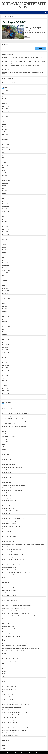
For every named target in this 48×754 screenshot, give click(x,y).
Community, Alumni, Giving (8, 464)
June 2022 (4, 219)
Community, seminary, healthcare (9, 503)
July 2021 (4, 247)
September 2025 (6, 119)
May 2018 (4, 331)
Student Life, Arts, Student (8, 694)
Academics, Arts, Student (7, 408)
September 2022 (6, 211)
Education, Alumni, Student (8, 541)
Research (4, 671)
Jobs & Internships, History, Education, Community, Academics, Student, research (20, 648)
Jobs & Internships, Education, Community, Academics (14, 645)
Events (3, 577)
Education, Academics (7, 531)
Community (5, 457)
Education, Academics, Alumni (9, 534)
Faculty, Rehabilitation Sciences (9, 590)
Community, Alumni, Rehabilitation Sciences (12, 475)
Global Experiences (6, 592)
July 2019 (4, 303)
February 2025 (5, 137)
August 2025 (5, 121)
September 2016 (6, 378)
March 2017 (5, 362)
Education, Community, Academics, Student (12, 557)
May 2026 (4, 98)
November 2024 (5, 144)
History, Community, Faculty (8, 626)
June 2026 (4, 96)
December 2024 (5, 142)
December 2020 (5, 262)
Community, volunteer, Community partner (12, 528)
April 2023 (4, 193)
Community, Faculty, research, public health (12, 490)
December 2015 (5, 393)
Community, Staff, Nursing (8, 508)
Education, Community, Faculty (9, 567)
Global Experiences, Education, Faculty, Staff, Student (14, 608)
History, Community (6, 623)
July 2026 (4, 93)
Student (4, 679)
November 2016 (5, 373)
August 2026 (5, 90)
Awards (4, 449)
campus (4, 451)
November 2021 (5, 237)
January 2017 (5, 367)
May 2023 (4, 190)
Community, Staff (6, 505)
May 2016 (4, 383)
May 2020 (4, 278)
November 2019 (5, 293)
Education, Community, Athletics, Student (11, 562)
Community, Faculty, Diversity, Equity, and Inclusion (13, 485)
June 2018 (4, 329)
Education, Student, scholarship (9, 575)
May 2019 (4, 308)
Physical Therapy (6, 666)
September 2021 (6, 242)
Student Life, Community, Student (9, 717)
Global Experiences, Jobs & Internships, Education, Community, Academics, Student (21, 616)
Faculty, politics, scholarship (8, 587)
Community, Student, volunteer (9, 523)
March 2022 (5, 226)
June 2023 (4, 188)
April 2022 (4, 224)
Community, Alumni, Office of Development (12, 467)
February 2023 (5, 198)
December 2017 (5, 344)
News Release (5, 663)
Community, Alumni (6, 459)
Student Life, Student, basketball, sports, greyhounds (14, 730)
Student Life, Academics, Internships (10, 689)
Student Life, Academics (7, 684)
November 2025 (5, 114)
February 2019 (5, 316)
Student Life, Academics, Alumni (9, 686)
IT (2, 631)
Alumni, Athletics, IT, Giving (8, 436)
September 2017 (6, 352)
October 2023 (5, 178)
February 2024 (5, 167)
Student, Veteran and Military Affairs (10, 735)
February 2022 (5, 229)
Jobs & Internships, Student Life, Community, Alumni (14, 650)
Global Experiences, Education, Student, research (13, 610)
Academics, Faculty (6, 416)
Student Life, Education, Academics (10, 722)
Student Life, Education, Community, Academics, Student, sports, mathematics (19, 727)
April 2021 (4, 252)
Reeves (3, 668)
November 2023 (5, 175)
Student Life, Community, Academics (10, 702)
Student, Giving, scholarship (8, 732)
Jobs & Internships (6, 634)
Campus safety (5, 454)
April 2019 (4, 311)
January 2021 (5, 260)
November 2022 (5, 206)
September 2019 (6, 298)
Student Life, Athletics (7, 697)
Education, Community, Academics (10, 546)
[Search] (45, 12)
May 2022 (4, 221)
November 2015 (5, 396)
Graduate (4, 618)
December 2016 (5, 370)
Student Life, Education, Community (10, 725)
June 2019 (4, 306)
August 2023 (5, 183)
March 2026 (5, 103)
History (4, 621)
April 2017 (4, 360)
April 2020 (4, 280)
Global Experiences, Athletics (8, 598)
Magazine (4, 653)
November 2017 (5, 347)
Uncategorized (5, 740)
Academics (4, 405)
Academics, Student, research (9, 423)
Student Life (5, 681)
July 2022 (4, 216)
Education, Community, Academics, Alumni (11, 549)
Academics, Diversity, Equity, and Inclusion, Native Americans (16, 413)
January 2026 (5, 108)
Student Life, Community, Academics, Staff (11, 707)
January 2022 (5, 231)
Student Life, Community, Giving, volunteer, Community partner (16, 715)
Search (5, 45)
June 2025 (4, 126)
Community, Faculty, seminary (9, 493)
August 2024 (5, 152)
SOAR (3, 676)
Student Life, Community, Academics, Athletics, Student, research (17, 704)
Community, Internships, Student (9, 500)
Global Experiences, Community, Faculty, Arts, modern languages (16, 603)
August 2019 (5, 301)
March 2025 (5, 134)
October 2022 (5, 208)
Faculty (4, 580)
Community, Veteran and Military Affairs (11, 526)
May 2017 (4, 357)
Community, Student (6, 513)
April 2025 (4, 132)
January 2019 (5, 319)
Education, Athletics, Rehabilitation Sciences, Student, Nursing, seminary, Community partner (23, 544)
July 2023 (4, 185)
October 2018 (5, 324)
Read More (27, 36)
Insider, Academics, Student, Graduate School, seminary (14, 628)
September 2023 (6, 180)
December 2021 (5, 234)
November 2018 (5, 321)
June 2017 (4, 355)
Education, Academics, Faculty (9, 536)
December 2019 (5, 290)
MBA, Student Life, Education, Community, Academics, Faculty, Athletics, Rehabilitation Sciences (23, 661)
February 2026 (5, 106)
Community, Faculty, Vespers (8, 495)
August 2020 (5, 272)
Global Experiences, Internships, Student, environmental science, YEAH (18, 613)
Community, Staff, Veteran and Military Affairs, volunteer (15, 510)
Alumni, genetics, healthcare (8, 439)
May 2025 (4, 129)
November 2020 (5, 265)
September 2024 (6, 149)
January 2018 (5, 342)
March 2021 (5, 255)
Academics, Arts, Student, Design (9, 410)
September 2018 (6, 326)
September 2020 (6, 270)
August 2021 (5, 244)
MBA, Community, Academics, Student (10, 658)
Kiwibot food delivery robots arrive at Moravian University (13, 32)
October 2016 (5, 375)
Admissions (4, 428)
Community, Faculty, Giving (8, 487)
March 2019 (5, 314)
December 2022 (5, 203)
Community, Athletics (7, 480)
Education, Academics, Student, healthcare (11, 539)
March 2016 (5, 388)
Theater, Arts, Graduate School (9, 738)
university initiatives (7, 743)
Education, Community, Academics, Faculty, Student (13, 554)
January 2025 (5, 139)
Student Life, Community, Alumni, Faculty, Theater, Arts (14, 712)
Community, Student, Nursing (9, 521)
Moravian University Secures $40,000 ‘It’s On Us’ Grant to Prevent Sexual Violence (20, 65)
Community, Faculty (6, 482)
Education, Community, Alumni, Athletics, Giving (13, 559)
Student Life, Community (8, 699)
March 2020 (5, 283)
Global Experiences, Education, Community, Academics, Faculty (16, 605)
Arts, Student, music (6, 441)
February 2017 (5, 365)
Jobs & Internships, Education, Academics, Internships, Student (16, 643)
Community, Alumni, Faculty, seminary (11, 462)
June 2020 (4, 275)
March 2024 (5, 165)
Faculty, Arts (5, 585)
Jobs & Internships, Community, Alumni (11, 636)
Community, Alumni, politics (8, 469)
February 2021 (5, 257)
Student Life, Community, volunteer (10, 720)
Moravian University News (24, 5)
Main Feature (5, 656)
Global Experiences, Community (9, 600)
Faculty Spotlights (6, 582)
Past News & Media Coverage (9, 82)
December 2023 (5, 173)
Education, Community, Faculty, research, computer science (15, 569)
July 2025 (4, 124)
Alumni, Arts (5, 434)
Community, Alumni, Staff (8, 477)
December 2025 (5, 111)
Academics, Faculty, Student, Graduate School (12, 418)
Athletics (4, 444)
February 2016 (5, 390)
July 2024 (4, 155)
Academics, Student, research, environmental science (14, 426)
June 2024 (4, 157)
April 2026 (4, 101)
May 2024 (4, 160)
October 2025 (5, 116)
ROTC (3, 673)
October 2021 (5, 239)
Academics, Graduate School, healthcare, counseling (14, 421)
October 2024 (5, 147)
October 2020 (5, 267)
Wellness (4, 745)
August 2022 (5, 214)
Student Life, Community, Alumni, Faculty (11, 709)
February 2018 (5, 339)
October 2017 (5, 349)
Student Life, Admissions (7, 691)
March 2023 (5, 196)
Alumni (4, 431)
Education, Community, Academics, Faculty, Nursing (14, 552)
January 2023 (5, 201)
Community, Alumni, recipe (8, 472)
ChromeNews (32, 752)
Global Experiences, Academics (9, 595)
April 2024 (4, 162)
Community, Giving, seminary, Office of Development (14, 498)
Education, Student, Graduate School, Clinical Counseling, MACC (16, 572)
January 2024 (5, 170)
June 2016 (4, 380)
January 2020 (5, 288)
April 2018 (4, 334)
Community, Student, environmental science (12, 516)
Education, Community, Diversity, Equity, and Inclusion (14, 564)
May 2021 (4, 249)
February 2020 (5, 285)
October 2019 (5, 296)
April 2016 (4, 385)
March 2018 (5, 337)
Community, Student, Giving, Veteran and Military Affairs (15, 518)
